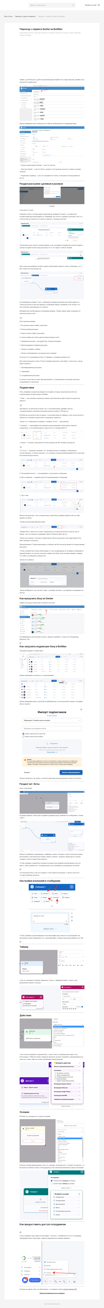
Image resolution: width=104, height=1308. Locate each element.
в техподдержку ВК (69, 1289)
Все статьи (8, 16)
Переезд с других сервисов (25, 16)
